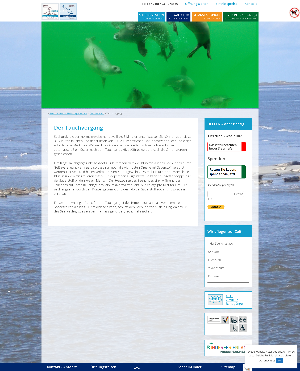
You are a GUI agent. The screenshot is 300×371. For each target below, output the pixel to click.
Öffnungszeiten (197, 4)
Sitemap (228, 367)
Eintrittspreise (227, 4)
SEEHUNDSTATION (151, 16)
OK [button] (279, 360)
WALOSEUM (178, 16)
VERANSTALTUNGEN (206, 16)
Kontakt (251, 4)
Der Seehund (97, 113)
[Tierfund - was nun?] (226, 150)
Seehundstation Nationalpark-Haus (68, 113)
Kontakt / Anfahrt (62, 367)
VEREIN (241, 16)
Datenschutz (267, 360)
